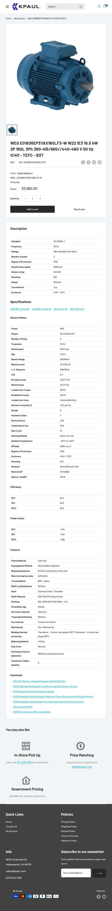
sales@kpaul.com (82, 766)
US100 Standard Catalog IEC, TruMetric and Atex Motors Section (45, 686)
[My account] (99, 5)
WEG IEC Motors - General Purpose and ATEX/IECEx (39, 681)
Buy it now (79, 209)
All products (19, 18)
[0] (105, 6)
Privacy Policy (68, 821)
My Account (12, 831)
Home (8, 18)
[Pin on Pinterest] (88, 162)
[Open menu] (7, 7)
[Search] (81, 6)
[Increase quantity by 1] (40, 198)
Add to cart (32, 209)
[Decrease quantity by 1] (25, 198)
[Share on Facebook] (83, 162)
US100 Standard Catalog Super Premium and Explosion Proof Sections (48, 701)
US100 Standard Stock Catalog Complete (33, 691)
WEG (12, 162)
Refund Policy (68, 831)
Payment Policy (69, 840)
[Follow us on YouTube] (104, 897)
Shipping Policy (69, 826)
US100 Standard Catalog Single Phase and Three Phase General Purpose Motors (53, 696)
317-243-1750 (24, 762)
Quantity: (15, 198)
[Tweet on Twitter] (94, 162)
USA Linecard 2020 (22, 706)
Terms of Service (69, 835)
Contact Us (11, 826)
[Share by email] (100, 162)
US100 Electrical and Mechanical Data (32, 711)
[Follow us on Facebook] (99, 897)
